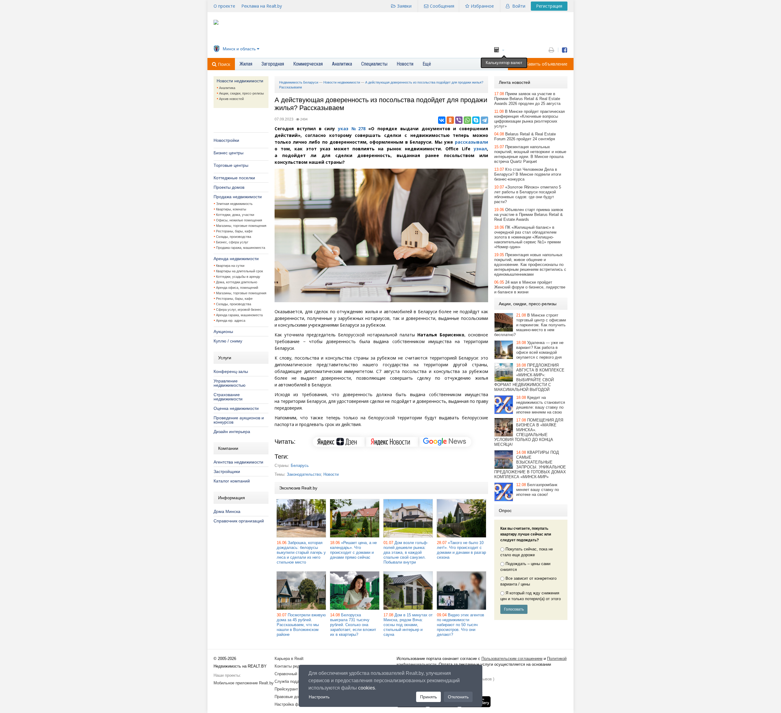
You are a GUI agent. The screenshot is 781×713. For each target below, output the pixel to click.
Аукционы (223, 331)
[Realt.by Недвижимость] (216, 23)
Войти (518, 6)
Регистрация (549, 6)
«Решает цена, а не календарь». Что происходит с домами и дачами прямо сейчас (353, 550)
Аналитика (227, 88)
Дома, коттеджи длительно (236, 282)
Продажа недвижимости (238, 196)
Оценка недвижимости (236, 408)
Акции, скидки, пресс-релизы (241, 93)
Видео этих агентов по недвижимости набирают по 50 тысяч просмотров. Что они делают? (460, 625)
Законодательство (304, 474)
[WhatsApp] (467, 120)
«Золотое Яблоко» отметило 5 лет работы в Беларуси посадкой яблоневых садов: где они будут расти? (527, 194)
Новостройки (226, 140)
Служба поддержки (292, 681)
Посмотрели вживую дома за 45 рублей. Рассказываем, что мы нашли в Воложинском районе (301, 625)
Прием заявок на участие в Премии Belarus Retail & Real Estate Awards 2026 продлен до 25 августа (527, 98)
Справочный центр (292, 674)
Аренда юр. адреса (230, 320)
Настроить (319, 696)
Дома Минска (227, 511)
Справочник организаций (239, 521)
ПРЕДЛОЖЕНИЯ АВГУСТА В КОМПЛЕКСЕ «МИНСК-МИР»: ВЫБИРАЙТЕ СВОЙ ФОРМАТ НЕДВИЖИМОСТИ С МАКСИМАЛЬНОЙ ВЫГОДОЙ (529, 377)
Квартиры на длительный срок (239, 271)
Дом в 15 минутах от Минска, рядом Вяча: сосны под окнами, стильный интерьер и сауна (408, 625)
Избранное (482, 6)
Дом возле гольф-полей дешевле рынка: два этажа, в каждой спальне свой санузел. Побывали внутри (405, 552)
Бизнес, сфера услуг (232, 242)
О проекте (224, 6)
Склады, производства (233, 236)
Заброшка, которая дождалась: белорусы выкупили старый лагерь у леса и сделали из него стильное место (301, 552)
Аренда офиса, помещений (237, 287)
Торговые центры (231, 165)
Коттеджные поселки (234, 177)
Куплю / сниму (228, 341)
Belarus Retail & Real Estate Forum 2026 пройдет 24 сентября (525, 136)
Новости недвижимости (240, 80)
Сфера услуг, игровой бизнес (238, 309)
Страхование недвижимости (228, 396)
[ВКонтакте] (441, 120)
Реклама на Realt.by (261, 6)
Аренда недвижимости (236, 258)
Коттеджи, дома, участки (235, 215)
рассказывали (471, 142)
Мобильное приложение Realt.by (244, 683)
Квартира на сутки (230, 265)
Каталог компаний (232, 481)
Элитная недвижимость (234, 204)
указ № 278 (351, 128)
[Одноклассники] (450, 120)
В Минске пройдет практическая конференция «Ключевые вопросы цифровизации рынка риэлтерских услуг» (529, 118)
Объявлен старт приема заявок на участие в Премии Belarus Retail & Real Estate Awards (528, 214)
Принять (428, 696)
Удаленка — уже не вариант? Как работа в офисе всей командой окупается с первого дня (539, 350)
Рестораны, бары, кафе (234, 231)
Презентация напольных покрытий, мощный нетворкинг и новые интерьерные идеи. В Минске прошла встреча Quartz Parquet (530, 154)
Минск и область (239, 48)
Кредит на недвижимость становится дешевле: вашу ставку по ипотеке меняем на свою (540, 404)
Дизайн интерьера (232, 431)
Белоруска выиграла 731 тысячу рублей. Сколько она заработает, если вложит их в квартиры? (353, 625)
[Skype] (476, 120)
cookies (366, 687)
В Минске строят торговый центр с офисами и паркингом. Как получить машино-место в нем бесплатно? (530, 325)
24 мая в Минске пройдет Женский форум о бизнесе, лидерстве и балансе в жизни (529, 287)
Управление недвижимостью (230, 383)
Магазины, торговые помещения (241, 226)
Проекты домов (229, 187)
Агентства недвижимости (238, 462)
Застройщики (227, 471)
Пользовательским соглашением (511, 658)
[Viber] (458, 120)
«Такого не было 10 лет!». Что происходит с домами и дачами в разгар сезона (461, 550)
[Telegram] (484, 120)
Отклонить (458, 696)
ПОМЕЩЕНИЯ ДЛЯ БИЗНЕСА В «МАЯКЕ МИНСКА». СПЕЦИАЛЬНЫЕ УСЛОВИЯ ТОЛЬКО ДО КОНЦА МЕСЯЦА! (528, 432)
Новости (331, 474)
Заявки (404, 6)
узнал (480, 149)
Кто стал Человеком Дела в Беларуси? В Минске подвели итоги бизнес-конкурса (527, 174)
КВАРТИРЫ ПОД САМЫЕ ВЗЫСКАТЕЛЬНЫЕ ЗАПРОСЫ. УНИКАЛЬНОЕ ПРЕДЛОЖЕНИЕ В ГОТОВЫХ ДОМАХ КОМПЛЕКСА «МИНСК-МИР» (530, 464)
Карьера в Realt (289, 658)
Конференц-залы (231, 371)
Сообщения (442, 6)
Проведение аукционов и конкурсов (239, 420)
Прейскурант (286, 689)
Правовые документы (294, 696)
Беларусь (300, 465)
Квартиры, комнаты (231, 209)
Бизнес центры (228, 152)
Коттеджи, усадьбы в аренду (238, 276)
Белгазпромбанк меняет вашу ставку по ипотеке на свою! (537, 489)
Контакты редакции (292, 666)
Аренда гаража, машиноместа (239, 315)
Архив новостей (231, 99)
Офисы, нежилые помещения (239, 220)
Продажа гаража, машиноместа (240, 247)
